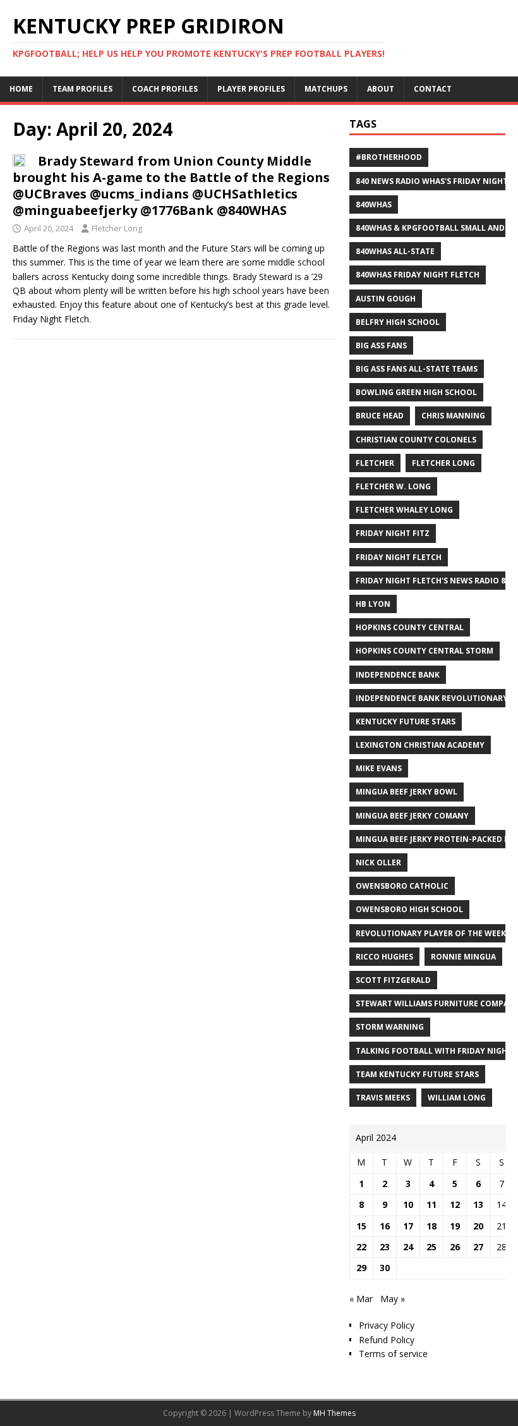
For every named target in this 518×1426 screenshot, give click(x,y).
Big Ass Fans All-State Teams (417, 368)
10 (408, 1204)
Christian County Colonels (416, 439)
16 (385, 1226)
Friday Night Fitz (393, 533)
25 (431, 1247)
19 (455, 1226)
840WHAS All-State (395, 251)
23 (385, 1247)
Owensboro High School (409, 909)
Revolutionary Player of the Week (431, 933)
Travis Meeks (383, 1097)
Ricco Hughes (384, 956)
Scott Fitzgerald (393, 980)
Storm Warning (390, 1026)
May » (392, 1299)
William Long (457, 1097)
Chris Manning (453, 415)
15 (361, 1226)
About (380, 88)
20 (478, 1226)
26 (455, 1247)
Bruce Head (380, 415)
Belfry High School (398, 322)
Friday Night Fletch (399, 557)
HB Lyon (373, 604)
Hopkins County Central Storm (424, 650)
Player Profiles (251, 88)
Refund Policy (386, 1340)
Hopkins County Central (410, 627)
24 (408, 1247)
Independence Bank (398, 674)
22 (361, 1247)
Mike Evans (379, 768)
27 (478, 1247)
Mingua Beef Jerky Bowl (406, 791)
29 (361, 1268)
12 (455, 1204)
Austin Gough (386, 298)
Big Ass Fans (381, 345)
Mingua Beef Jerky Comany (412, 815)
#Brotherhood (389, 157)
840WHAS (374, 204)
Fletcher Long (117, 228)
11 (431, 1204)
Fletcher (375, 463)
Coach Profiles (165, 88)
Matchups (325, 88)
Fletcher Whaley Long (404, 509)
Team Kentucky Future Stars (417, 1074)
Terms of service (393, 1354)
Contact (433, 88)
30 (385, 1268)
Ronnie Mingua (463, 956)
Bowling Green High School (416, 392)
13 (478, 1204)
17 (408, 1226)
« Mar (361, 1299)
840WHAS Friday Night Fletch (417, 274)
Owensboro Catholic (402, 886)
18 (431, 1226)
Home (21, 88)
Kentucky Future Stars (405, 721)
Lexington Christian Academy (420, 745)
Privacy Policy (386, 1325)
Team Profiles (82, 88)
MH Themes (334, 1413)
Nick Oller (378, 862)
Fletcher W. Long (393, 486)
